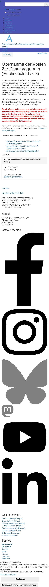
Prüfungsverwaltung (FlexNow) (13, 523)
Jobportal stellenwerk (10, 535)
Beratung (8, 23)
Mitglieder (8, 20)
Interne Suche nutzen (14, 13)
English (43, 53)
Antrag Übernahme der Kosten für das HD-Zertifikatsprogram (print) (23, 147)
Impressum (6, 558)
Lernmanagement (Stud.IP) (12, 525)
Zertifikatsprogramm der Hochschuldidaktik (23, 151)
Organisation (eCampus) (11, 521)
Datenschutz (6, 546)
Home (7, 18)
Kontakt (4, 549)
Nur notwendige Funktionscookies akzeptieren (19, 585)
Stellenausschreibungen (11, 533)
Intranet (5, 554)
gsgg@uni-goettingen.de (13, 177)
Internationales (10, 30)
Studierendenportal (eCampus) (13, 528)
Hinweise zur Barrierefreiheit (12, 193)
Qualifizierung (10, 25)
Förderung (9, 27)
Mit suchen (14, 10)
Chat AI (4, 530)
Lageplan (5, 188)
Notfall (4, 551)
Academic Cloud (14, 530)
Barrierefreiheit (7, 544)
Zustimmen (20, 579)
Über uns (8, 32)
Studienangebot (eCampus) (12, 518)
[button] (4, 49)
